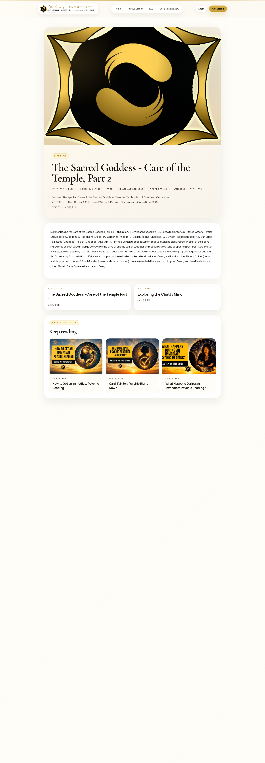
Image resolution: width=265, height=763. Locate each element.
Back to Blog (196, 188)
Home (118, 8)
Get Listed (218, 8)
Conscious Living (90, 189)
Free (109, 189)
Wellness (179, 189)
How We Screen (135, 8)
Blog (71, 189)
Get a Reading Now (169, 8)
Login (201, 8)
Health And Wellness (131, 189)
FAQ (151, 8)
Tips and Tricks (159, 189)
